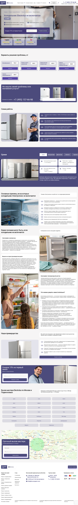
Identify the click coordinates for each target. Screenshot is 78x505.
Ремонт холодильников (6, 476)
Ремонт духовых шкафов (6, 485)
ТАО (64, 412)
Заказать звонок (72, 467)
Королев (39, 420)
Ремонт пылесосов (5, 491)
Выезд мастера (51, 154)
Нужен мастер (16, 455)
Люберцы (39, 416)
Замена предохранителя (6, 74)
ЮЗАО (14, 407)
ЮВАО (39, 403)
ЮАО (64, 403)
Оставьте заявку (59, 99)
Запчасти (67, 154)
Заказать (10, 68)
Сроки (43, 154)
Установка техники (5, 501)
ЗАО (39, 407)
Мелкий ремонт (6, 63)
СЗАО (64, 407)
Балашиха (14, 420)
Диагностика (59, 154)
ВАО (14, 403)
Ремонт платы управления (24, 63)
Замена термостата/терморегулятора (63, 64)
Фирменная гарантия (17, 482)
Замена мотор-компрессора (43, 63)
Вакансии (17, 479)
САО (39, 398)
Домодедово (64, 420)
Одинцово (51, 425)
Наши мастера (18, 477)
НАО (39, 412)
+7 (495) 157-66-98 (70, 2)
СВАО (64, 398)
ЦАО (14, 398)
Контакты (44, 2)
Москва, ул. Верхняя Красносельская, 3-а (54, 2)
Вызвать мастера (43, 30)
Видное (26, 425)
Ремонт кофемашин (5, 493)
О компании (17, 475)
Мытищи (64, 416)
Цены (35, 2)
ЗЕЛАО (14, 412)
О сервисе (38, 2)
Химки (14, 416)
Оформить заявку (15, 379)
